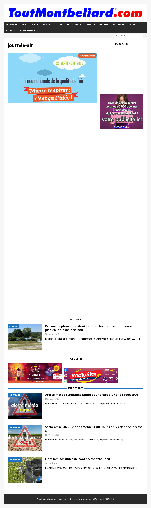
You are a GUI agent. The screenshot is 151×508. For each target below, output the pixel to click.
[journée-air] (52, 100)
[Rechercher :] (128, 35)
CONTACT (133, 24)
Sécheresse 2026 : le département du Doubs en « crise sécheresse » (93, 429)
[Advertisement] (125, 68)
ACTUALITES (11, 24)
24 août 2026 (53, 334)
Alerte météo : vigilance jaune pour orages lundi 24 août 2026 (91, 395)
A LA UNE (75, 319)
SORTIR (35, 24)
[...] (138, 338)
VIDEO (24, 24)
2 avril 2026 (52, 463)
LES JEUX (58, 24)
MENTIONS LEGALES (29, 30)
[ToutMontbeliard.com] (75, 19)
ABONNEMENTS (74, 24)
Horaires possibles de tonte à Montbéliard (77, 459)
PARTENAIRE (118, 24)
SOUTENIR (104, 24)
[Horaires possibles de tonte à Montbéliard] (25, 470)
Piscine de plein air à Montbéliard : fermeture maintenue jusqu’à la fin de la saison (89, 328)
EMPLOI (46, 24)
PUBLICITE (90, 24)
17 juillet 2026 (53, 435)
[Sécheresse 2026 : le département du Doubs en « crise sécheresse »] (25, 438)
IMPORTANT (75, 388)
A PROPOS (10, 30)
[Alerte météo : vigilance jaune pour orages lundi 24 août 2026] (25, 406)
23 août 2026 (53, 399)
